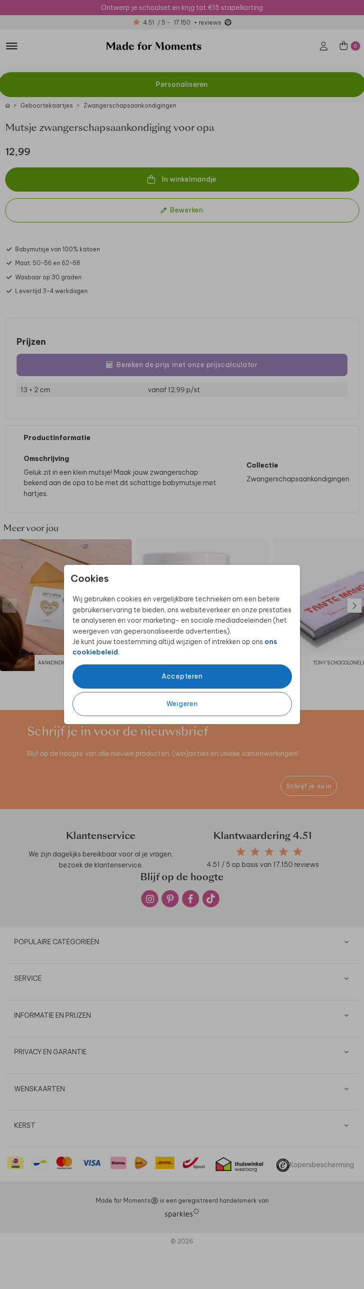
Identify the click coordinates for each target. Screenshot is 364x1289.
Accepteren (182, 676)
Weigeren (182, 704)
